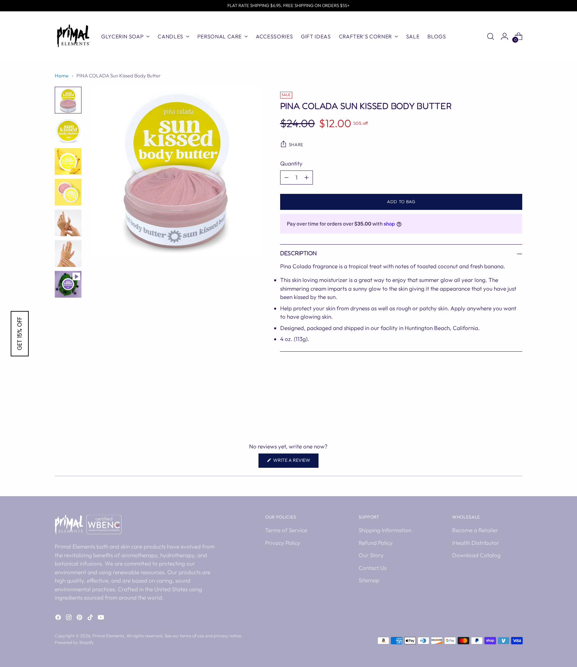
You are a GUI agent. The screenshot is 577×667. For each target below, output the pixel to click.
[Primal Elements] (73, 36)
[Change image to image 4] (68, 192)
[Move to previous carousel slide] (501, 409)
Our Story (371, 555)
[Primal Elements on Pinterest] (80, 618)
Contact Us (372, 567)
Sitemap (369, 580)
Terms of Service (286, 530)
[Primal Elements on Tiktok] (91, 618)
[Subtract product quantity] (286, 177)
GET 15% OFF (20, 333)
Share (296, 144)
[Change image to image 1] (68, 100)
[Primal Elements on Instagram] (69, 618)
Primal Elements (108, 635)
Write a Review (295, 462)
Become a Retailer (475, 530)
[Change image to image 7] (68, 284)
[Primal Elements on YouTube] (102, 618)
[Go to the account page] (504, 36)
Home (61, 75)
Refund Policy (376, 542)
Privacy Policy (282, 542)
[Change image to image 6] (68, 253)
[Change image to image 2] (68, 130)
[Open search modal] (490, 36)
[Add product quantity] (307, 177)
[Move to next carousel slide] (516, 409)
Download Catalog (476, 555)
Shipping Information (385, 530)
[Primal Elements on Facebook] (59, 618)
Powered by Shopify (74, 642)
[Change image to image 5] (68, 223)
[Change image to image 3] (68, 161)
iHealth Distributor (475, 542)
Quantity (291, 163)
